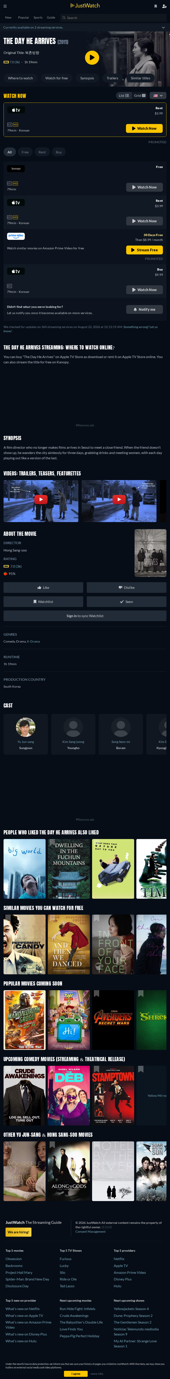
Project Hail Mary (19, 1272)
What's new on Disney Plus (26, 1334)
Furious (65, 1259)
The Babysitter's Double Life (81, 1322)
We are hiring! (18, 1232)
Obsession (14, 1259)
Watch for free (56, 78)
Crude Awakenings (74, 1315)
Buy (59, 152)
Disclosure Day (17, 1286)
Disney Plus (123, 1279)
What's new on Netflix (23, 1309)
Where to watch (20, 78)
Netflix (119, 1259)
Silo (62, 1272)
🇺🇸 (155, 95)
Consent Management (90, 1231)
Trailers (112, 78)
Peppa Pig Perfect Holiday (79, 1336)
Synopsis (87, 78)
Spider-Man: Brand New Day (27, 1279)
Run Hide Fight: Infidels (77, 1309)
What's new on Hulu (21, 1341)
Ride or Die (68, 1279)
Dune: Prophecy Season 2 (133, 1315)
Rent (42, 152)
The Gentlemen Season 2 (132, 1322)
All (10, 152)
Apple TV (121, 1265)
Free (25, 152)
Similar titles (140, 78)
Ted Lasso (67, 1286)
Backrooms (14, 1265)
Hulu (117, 1286)
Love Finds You (71, 1329)
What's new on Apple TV (24, 1315)
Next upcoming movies (75, 1300)
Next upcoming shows (129, 1300)
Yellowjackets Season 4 (131, 1309)
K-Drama (33, 641)
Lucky (64, 1265)
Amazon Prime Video (130, 1272)
